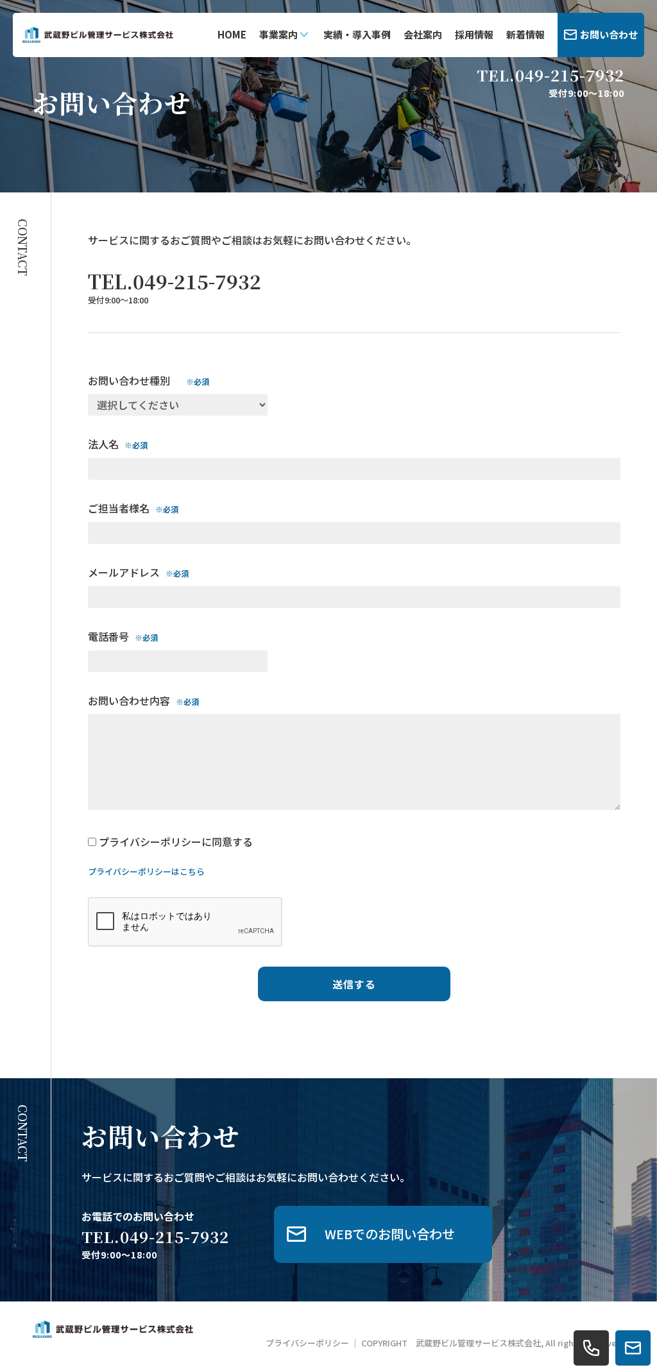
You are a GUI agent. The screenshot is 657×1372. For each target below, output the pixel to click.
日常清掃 (293, 109)
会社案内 (423, 34)
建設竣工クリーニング (320, 79)
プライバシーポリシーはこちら (146, 871)
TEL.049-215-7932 (550, 75)
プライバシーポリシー (307, 1343)
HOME (232, 34)
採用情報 (474, 34)
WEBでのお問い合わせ (390, 1233)
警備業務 (293, 168)
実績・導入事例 (357, 34)
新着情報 (525, 34)
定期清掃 (293, 138)
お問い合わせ (609, 34)
